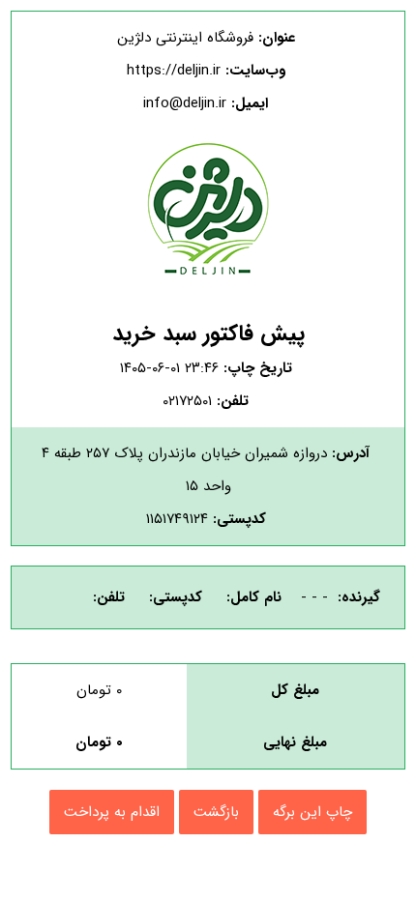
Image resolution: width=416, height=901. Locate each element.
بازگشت (216, 812)
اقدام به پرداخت (112, 812)
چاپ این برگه (312, 812)
